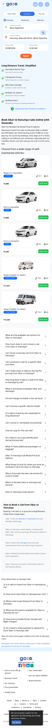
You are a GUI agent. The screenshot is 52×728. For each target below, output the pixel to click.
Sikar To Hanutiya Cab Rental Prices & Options (22, 456)
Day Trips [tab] (42, 14)
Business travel (11, 678)
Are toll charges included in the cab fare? (24, 398)
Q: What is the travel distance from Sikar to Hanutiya (23, 602)
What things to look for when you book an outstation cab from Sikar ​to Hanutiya (24, 465)
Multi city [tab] (40, 20)
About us (25, 700)
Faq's (35, 700)
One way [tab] (10, 20)
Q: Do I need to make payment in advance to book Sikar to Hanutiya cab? (23, 629)
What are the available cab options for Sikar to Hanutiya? (22, 336)
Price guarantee (11, 687)
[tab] (11, 20)
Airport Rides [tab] (11, 14)
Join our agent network (38, 675)
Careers (23, 704)
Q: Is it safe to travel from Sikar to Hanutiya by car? (24, 585)
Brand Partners (35, 680)
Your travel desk (35, 670)
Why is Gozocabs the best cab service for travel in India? (24, 474)
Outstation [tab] (27, 14)
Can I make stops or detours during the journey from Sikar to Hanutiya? (23, 372)
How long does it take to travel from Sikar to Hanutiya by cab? (24, 381)
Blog (17, 700)
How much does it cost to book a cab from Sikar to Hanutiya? (22, 345)
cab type (23, 543)
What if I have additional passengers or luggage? (23, 447)
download (32, 519)
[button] (3, 4)
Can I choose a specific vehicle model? (22, 406)
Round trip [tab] (25, 20)
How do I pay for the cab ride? (19, 430)
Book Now (43, 183)
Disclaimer (27, 707)
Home (9, 700)
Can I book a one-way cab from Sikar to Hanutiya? (23, 354)
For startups (10, 683)
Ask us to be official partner (12, 671)
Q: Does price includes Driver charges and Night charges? (22, 620)
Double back (10, 692)
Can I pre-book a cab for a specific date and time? (23, 363)
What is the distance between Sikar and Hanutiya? (23, 390)
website (22, 519)
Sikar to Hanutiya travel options (19, 492)
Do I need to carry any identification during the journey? (21, 439)
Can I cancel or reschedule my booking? (23, 422)
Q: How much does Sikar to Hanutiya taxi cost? (24, 594)
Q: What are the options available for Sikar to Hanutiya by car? (24, 611)
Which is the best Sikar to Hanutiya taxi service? (23, 483)
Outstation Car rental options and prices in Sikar (21, 643)
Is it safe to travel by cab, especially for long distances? (23, 414)
